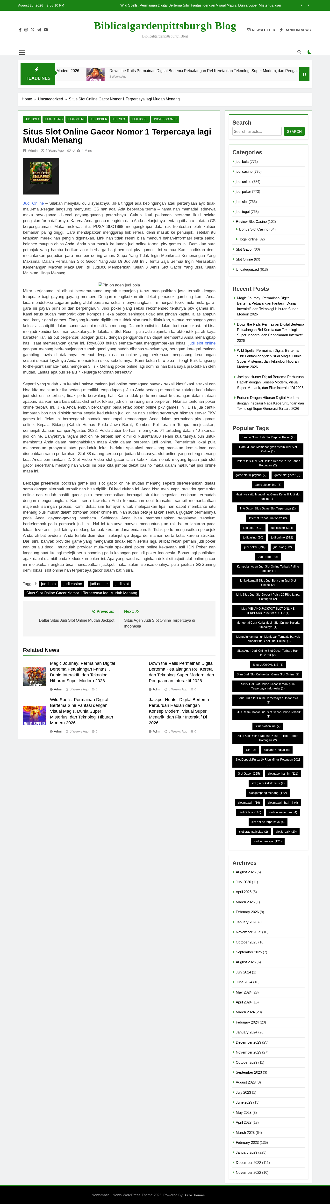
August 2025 (246, 962)
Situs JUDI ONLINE (268, 664)
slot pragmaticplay (253, 831)
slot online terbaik (283, 812)
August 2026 (246, 872)
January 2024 (246, 1032)
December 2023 (248, 1042)
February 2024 (247, 1022)
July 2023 (243, 1092)
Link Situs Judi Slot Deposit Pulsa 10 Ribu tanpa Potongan (268, 597)
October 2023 (246, 1062)
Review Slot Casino (251, 221)
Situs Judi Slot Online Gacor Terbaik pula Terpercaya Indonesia (268, 686)
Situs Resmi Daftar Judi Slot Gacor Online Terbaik (268, 714)
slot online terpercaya (268, 822)
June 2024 (244, 982)
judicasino (253, 537)
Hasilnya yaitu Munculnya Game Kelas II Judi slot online (268, 497)
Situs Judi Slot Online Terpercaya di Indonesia (268, 700)
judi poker (98, 119)
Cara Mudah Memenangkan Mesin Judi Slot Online (268, 449)
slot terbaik (286, 831)
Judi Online (33, 203)
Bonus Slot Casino (253, 229)
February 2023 (247, 1142)
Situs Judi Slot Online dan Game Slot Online (268, 674)
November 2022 (248, 1172)
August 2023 (246, 1082)
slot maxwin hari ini (283, 802)
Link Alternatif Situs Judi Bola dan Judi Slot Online (268, 583)
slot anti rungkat (277, 750)
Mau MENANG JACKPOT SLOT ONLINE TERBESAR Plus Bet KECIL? (267, 611)
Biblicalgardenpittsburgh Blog (165, 26)
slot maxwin (249, 802)
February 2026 (247, 912)
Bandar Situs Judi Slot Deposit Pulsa (268, 437)
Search (294, 131)
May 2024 (243, 992)
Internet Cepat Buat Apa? (268, 518)
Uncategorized (165, 119)
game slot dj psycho (251, 475)
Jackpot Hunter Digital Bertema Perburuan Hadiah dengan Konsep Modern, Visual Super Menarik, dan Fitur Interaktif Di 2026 (179, 711)
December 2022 (248, 1162)
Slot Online (244, 259)
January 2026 (246, 922)
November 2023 (248, 1052)
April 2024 (243, 1002)
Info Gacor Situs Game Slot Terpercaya (268, 508)
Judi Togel (268, 557)
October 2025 (246, 942)
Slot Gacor (244, 249)
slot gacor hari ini (283, 773)
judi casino (53, 119)
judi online (76, 119)
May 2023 (243, 1112)
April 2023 (243, 1122)
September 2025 (249, 952)
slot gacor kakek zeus (268, 783)
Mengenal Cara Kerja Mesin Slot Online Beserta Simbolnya (268, 625)
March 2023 (245, 1132)
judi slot (119, 119)
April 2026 (243, 892)
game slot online (268, 484)
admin (33, 150)
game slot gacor (287, 475)
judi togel (139, 119)
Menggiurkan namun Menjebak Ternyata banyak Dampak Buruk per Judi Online (268, 639)
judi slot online (201, 343)
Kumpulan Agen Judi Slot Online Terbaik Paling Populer (268, 569)
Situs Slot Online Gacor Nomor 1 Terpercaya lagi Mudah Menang (81, 593)
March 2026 (245, 902)
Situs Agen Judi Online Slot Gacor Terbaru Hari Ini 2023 (268, 653)
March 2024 (245, 1012)
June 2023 (244, 1102)
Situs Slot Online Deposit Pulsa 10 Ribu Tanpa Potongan (267, 738)
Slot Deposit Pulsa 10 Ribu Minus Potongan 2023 (268, 762)
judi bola (32, 119)
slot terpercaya (268, 841)
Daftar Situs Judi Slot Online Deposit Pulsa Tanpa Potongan (268, 463)
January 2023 (246, 1152)
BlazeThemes (194, 1195)
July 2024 (243, 972)
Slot (251, 750)
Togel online (248, 239)
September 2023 (249, 1072)
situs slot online (267, 726)
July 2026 (243, 882)
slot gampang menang (268, 793)
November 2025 (248, 932)
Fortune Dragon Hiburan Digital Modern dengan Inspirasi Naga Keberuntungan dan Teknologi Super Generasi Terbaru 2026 (270, 403)
